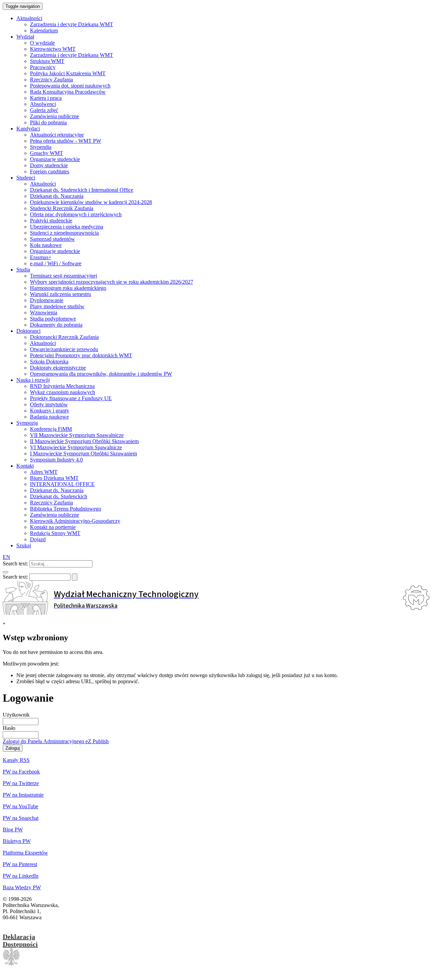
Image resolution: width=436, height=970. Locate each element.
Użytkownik (16, 715)
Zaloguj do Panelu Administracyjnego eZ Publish (56, 741)
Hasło (9, 728)
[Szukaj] (5, 572)
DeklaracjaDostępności (20, 940)
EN (6, 557)
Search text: (15, 563)
